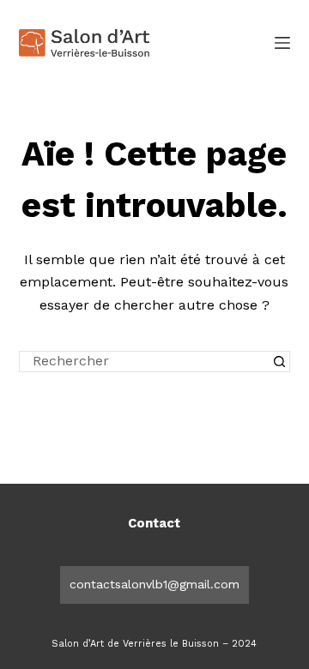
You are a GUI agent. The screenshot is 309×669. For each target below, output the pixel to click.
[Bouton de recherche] (279, 361)
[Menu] (282, 43)
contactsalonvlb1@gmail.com (154, 584)
